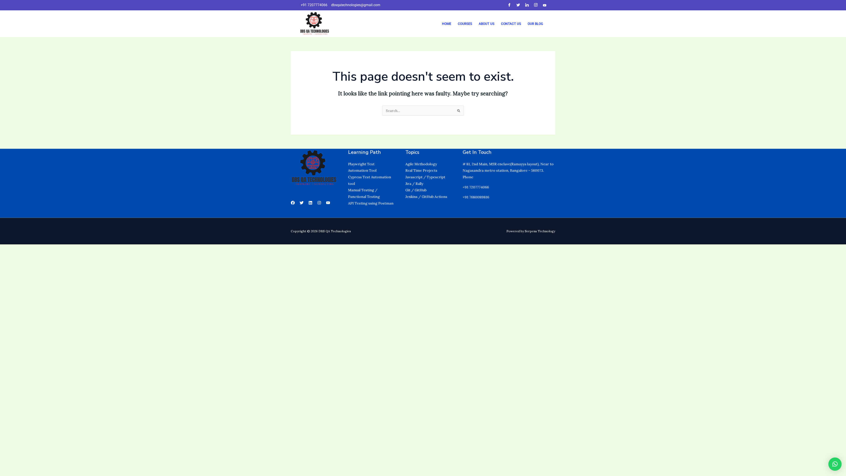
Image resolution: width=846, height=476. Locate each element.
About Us (486, 24)
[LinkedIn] (527, 5)
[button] (835, 464)
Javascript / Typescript (425, 177)
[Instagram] (536, 5)
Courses (465, 24)
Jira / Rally (414, 183)
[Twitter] (518, 5)
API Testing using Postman (370, 203)
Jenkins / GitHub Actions (426, 196)
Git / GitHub (416, 190)
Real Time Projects (421, 170)
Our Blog (535, 24)
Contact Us (511, 24)
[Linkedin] (310, 203)
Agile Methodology (421, 164)
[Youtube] (544, 5)
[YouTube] (328, 203)
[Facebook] (509, 5)
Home (446, 24)
